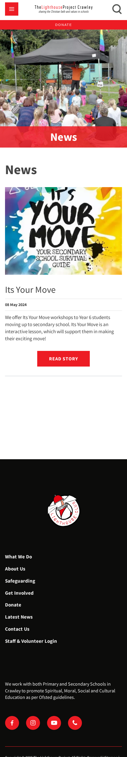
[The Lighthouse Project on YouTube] (54, 723)
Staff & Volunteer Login (31, 641)
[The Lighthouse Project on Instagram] (33, 723)
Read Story (63, 359)
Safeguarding (20, 581)
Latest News (19, 617)
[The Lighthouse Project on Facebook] (12, 723)
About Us (15, 568)
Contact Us (17, 629)
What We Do (18, 556)
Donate (63, 25)
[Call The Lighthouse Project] (75, 723)
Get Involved (19, 593)
